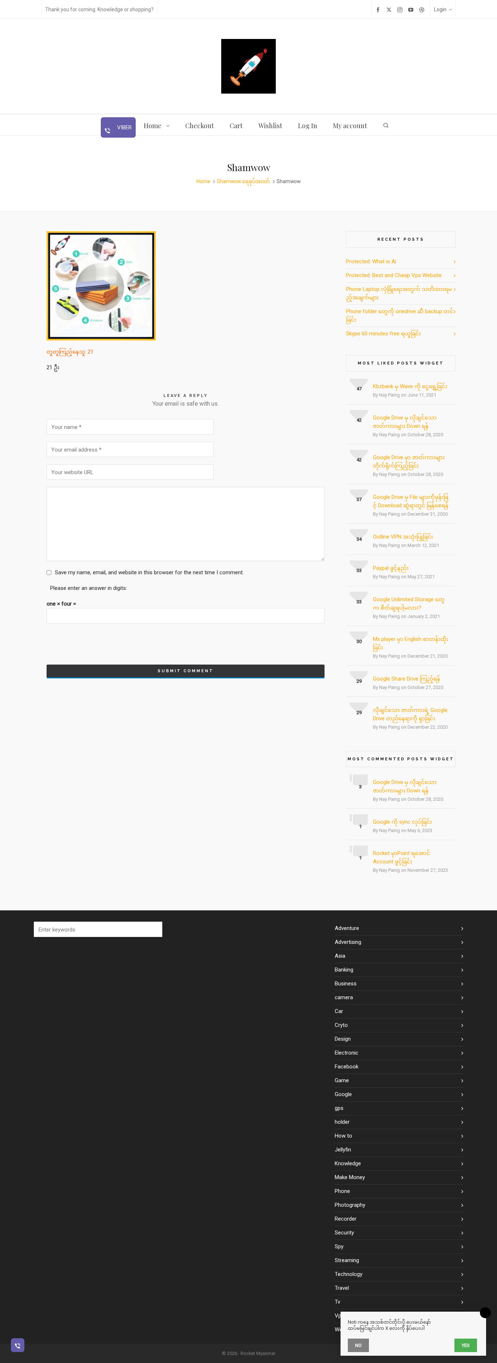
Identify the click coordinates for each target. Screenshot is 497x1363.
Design (343, 1039)
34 (359, 539)
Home (203, 181)
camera (344, 997)
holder (342, 1122)
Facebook (346, 1066)
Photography (350, 1205)
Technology (348, 1274)
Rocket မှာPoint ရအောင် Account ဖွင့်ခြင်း (401, 857)
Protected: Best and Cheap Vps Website (394, 275)
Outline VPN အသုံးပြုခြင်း (403, 536)
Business (346, 983)
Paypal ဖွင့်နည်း (391, 568)
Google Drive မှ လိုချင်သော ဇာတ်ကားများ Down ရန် (405, 421)
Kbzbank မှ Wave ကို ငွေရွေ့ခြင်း (410, 386)
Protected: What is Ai (371, 261)
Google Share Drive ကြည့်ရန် (406, 678)
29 (359, 681)
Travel (342, 1288)
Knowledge (348, 1163)
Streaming (347, 1260)
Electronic (346, 1052)
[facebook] (379, 9)
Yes (466, 1345)
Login (440, 9)
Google (343, 1094)
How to (343, 1135)
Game (342, 1080)
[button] (153, 929)
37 (359, 499)
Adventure (347, 928)
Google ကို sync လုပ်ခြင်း (402, 822)
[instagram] (401, 9)
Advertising (348, 942)
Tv (337, 1302)
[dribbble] (422, 9)
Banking (344, 969)
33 (359, 570)
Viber (124, 127)
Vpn (339, 1315)
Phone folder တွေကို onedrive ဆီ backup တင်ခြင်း (399, 315)
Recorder (346, 1219)
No (358, 1345)
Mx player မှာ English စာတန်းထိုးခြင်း (410, 643)
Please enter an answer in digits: (88, 588)
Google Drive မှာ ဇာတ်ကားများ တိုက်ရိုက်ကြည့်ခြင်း (409, 461)
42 (359, 420)
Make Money (350, 1177)
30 (359, 641)
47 (359, 388)
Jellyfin (343, 1149)
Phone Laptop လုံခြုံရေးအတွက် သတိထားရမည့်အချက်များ (399, 293)
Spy (339, 1246)
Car (339, 1011)
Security (344, 1232)
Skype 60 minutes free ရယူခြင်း (383, 333)
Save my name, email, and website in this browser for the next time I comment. (149, 572)
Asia (340, 956)
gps (339, 1108)
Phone (342, 1191)
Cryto (341, 1025)
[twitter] (390, 9)
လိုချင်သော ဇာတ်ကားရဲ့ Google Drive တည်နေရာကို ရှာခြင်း (410, 714)
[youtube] (412, 9)
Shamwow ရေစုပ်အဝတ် (243, 181)
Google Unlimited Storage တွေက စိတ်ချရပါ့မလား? (409, 603)
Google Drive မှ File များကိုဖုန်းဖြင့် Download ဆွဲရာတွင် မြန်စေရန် (411, 501)
